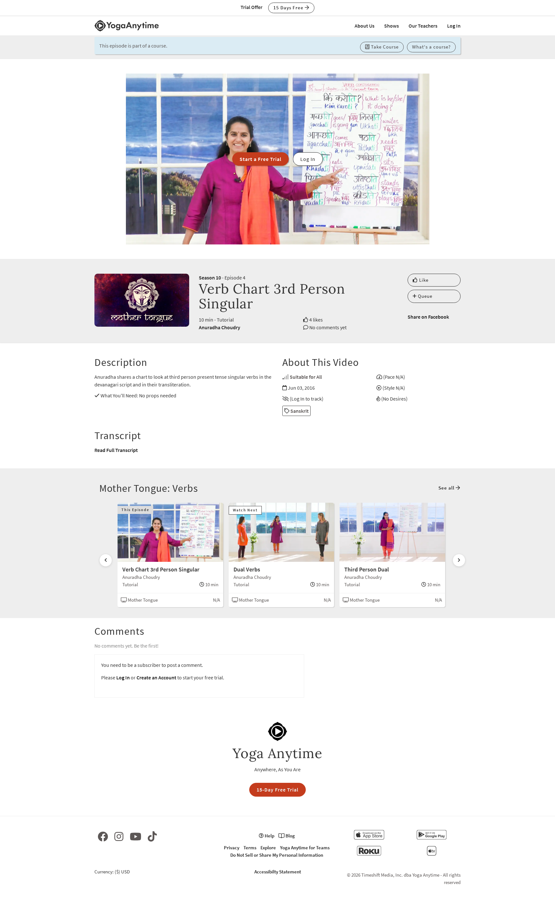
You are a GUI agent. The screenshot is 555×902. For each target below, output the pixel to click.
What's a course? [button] (431, 47)
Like (423, 280)
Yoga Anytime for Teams (305, 848)
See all (447, 488)
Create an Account (156, 677)
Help (269, 836)
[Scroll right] (459, 560)
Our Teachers (423, 25)
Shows (391, 25)
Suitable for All (306, 377)
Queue (424, 296)
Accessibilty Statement (277, 872)
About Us (364, 25)
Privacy (231, 848)
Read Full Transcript (116, 450)
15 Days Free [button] (289, 7)
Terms (249, 848)
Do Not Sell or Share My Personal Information (276, 855)
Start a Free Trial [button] (260, 159)
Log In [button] (307, 159)
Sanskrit (299, 411)
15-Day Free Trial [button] (277, 789)
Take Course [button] (384, 47)
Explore (268, 848)
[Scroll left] (105, 560)
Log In (454, 25)
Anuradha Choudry (219, 327)
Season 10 (210, 277)
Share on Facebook (428, 317)
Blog (290, 836)
